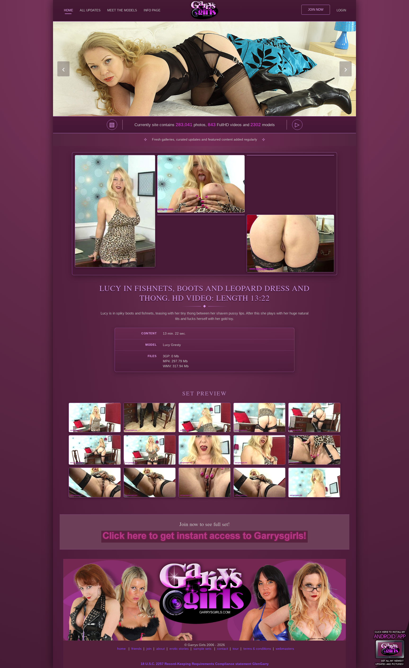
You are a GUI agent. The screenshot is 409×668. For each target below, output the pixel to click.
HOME (68, 10)
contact (222, 648)
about (160, 648)
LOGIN (341, 10)
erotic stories (179, 648)
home (121, 648)
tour (236, 648)
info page (152, 10)
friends (136, 648)
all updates (90, 10)
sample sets (202, 648)
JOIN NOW (315, 9)
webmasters (285, 648)
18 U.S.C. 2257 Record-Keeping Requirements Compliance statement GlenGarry (205, 664)
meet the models (122, 10)
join (148, 648)
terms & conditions (257, 648)
